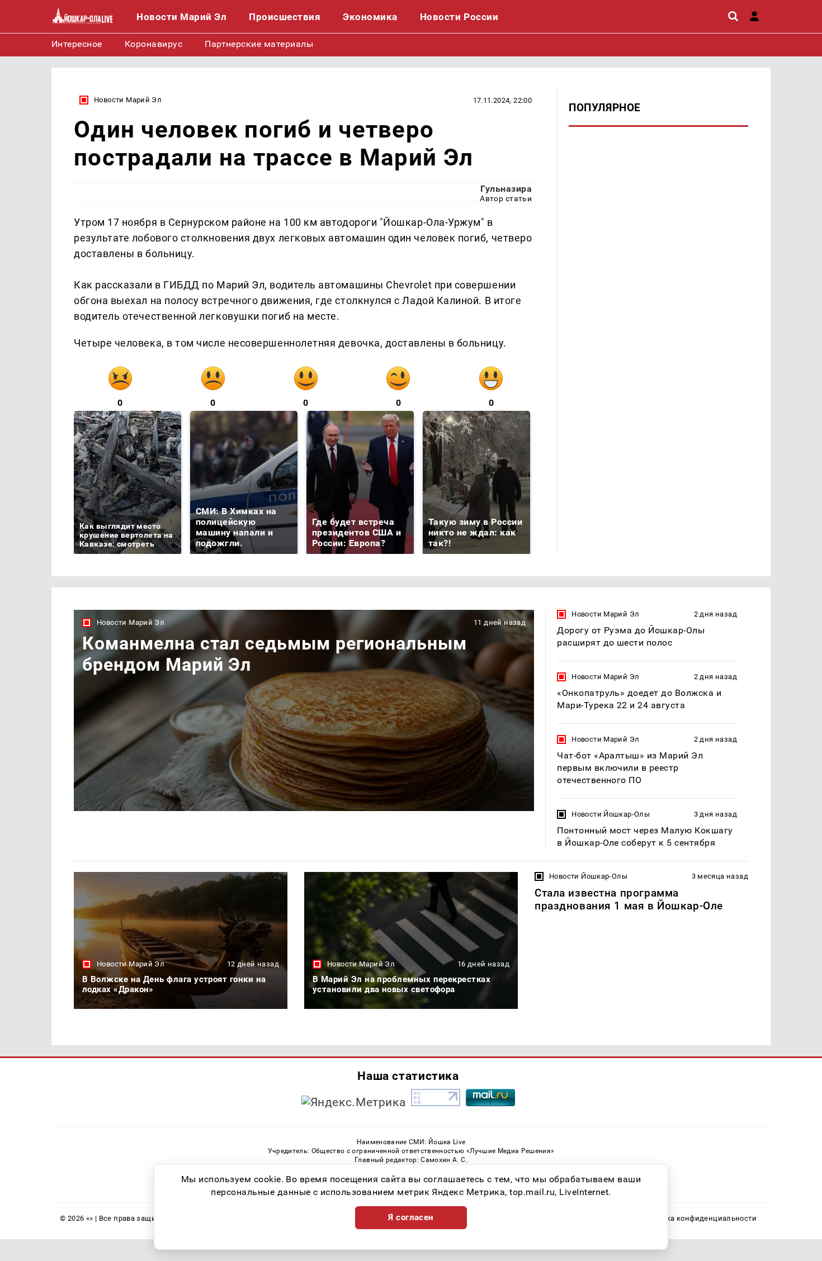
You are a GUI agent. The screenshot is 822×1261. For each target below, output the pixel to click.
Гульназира (506, 188)
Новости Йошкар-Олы (610, 814)
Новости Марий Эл (128, 100)
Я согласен (411, 1217)
